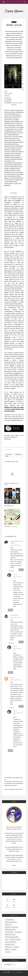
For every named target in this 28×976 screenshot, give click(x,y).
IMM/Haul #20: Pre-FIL (10, 526)
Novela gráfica (10, 942)
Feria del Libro (10, 929)
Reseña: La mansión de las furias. (11, 484)
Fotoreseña (9, 932)
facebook (7, 901)
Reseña (16, 947)
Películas (8, 947)
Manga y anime (15, 939)
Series (7, 949)
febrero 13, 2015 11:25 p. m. (16, 679)
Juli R (11, 27)
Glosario (18, 932)
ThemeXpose (13, 972)
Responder (21, 569)
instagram (7, 907)
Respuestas (11, 570)
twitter (14, 901)
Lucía (12, 677)
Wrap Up (7, 952)
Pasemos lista (9, 944)
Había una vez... (10, 934)
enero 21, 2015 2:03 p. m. (15, 545)
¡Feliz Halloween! (9, 505)
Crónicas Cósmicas (11, 927)
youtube (14, 907)
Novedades (9, 449)
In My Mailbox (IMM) (11, 937)
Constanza (14, 615)
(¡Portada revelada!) (17, 103)
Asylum (10, 447)
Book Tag (8, 924)
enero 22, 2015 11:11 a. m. (16, 617)
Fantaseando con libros (16, 542)
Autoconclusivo (11, 922)
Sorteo (13, 949)
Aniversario (9, 919)
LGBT (6, 939)
